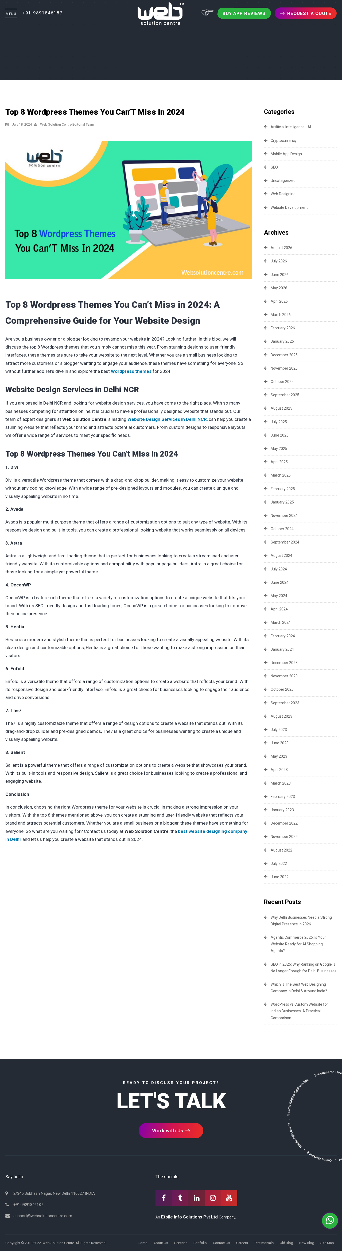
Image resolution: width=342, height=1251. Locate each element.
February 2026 (283, 328)
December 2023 (284, 663)
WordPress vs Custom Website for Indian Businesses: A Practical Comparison (299, 1011)
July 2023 (279, 730)
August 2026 (281, 248)
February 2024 (283, 636)
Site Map (327, 1243)
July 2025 (279, 422)
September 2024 (285, 542)
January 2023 (282, 810)
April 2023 (279, 770)
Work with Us (168, 1130)
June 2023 (280, 743)
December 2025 (284, 355)
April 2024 (279, 609)
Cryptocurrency (284, 140)
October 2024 (282, 529)
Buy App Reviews (244, 13)
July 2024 (279, 569)
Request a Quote (309, 13)
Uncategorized (283, 180)
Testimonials (264, 1243)
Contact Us (221, 1243)
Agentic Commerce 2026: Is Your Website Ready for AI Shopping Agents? (298, 944)
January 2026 (282, 341)
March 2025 (281, 475)
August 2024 (281, 555)
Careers (242, 1243)
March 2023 (281, 783)
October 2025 (282, 381)
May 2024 (279, 596)
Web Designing (283, 194)
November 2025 (284, 368)
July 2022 (279, 863)
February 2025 (283, 489)
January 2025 (282, 502)
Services (180, 1243)
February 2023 (283, 796)
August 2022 (281, 850)
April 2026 (279, 301)
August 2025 (281, 408)
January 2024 (282, 649)
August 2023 (281, 716)
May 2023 (279, 756)
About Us (160, 1243)
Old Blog (286, 1243)
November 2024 (284, 515)
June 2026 (280, 275)
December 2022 (284, 823)
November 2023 (284, 676)
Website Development (289, 207)
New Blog (306, 1243)
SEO (274, 167)
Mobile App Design (286, 154)
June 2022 (280, 877)
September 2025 (285, 395)
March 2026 (281, 315)
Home (142, 1243)
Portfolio (200, 1243)
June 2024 (280, 582)
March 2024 (281, 622)
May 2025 (279, 448)
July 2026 (279, 261)
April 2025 (279, 462)
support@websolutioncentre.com (42, 1215)
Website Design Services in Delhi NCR (167, 419)
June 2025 (280, 435)
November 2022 (284, 836)
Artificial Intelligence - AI (291, 127)
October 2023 (282, 689)
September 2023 (285, 703)
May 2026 (279, 288)
